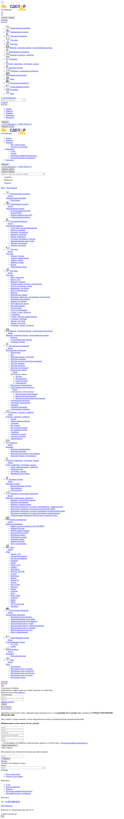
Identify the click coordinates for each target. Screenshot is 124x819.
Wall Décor (15, 569)
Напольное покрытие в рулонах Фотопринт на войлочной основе (38, 511)
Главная (4, 20)
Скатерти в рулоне (18, 434)
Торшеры (14, 405)
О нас (13, 151)
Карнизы (13, 59)
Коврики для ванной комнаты (23, 500)
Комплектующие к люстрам (22, 357)
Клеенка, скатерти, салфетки (22, 55)
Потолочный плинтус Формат (23, 628)
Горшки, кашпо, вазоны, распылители (26, 284)
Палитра (14, 587)
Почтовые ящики (18, 306)
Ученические (21, 383)
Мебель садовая (17, 262)
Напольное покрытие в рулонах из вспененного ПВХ (33, 509)
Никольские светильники (21, 385)
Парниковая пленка (19, 267)
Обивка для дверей (18, 301)
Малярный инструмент (20, 474)
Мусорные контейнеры (20, 299)
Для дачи (14, 40)
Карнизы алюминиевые (20, 449)
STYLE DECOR (17, 604)
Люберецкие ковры (19, 537)
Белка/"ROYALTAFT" (20, 533)
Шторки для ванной (19, 243)
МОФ (13, 602)
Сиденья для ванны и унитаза (23, 239)
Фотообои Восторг (18, 656)
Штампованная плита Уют (22, 630)
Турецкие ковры (17, 539)
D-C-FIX (14, 644)
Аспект (14, 574)
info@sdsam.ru (7, 806)
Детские (19, 376)
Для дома (13, 44)
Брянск (13, 578)
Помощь (9, 113)
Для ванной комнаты (18, 36)
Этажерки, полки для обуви (22, 325)
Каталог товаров (8, 18)
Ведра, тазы (15, 279)
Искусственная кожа (19, 290)
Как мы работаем (13, 787)
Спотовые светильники (20, 403)
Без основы (15, 425)
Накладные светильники (26, 396)
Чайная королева (17, 541)
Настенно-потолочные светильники (30, 398)
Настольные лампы (19, 370)
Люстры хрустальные (19, 368)
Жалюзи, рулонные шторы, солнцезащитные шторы (30, 48)
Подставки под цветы (20, 303)
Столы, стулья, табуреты (21, 312)
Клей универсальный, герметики (24, 467)
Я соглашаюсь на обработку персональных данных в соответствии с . (46, 743)
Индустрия (15, 585)
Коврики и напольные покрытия (24, 71)
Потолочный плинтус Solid (22, 623)
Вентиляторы (16, 488)
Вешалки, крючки (18, 282)
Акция (13, 419)
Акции (9, 109)
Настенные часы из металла (22, 671)
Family (13, 563)
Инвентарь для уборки (20, 288)
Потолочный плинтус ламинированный (27, 626)
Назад (10, 196)
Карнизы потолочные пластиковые (25, 454)
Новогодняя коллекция (20, 421)
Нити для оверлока (18, 544)
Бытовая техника (16, 68)
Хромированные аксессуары (22, 241)
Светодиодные (22, 381)
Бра (12, 355)
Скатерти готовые (18, 436)
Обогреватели (16, 490)
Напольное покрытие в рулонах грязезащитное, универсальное (37, 507)
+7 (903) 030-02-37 (24, 124)
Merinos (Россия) (17, 528)
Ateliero (14, 567)
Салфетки (15, 432)
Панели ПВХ (16, 213)
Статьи (13, 153)
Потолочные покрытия (18, 83)
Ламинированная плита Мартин (24, 621)
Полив (13, 265)
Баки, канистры (17, 277)
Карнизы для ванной (19, 232)
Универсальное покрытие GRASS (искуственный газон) (34, 515)
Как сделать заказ (18, 145)
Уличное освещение (19, 407)
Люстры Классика (18, 359)
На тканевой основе (19, 430)
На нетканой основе (19, 428)
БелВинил (15, 576)
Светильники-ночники (20, 400)
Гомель (13, 582)
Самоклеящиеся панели (20, 217)
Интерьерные (21, 379)
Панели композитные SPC (21, 215)
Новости (9, 111)
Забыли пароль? (7, 702)
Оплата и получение (19, 147)
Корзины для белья (18, 234)
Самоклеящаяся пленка (19, 87)
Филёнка (14, 606)
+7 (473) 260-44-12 (8, 98)
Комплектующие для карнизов (23, 456)
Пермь (13, 589)
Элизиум (14, 598)
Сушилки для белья (19, 319)
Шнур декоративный (19, 632)
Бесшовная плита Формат (21, 617)
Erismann (14, 561)
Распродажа (15, 352)
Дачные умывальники (20, 258)
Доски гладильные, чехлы (21, 286)
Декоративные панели (19, 32)
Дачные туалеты (17, 256)
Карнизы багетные (18, 451)
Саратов (14, 591)
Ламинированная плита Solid (23, 619)
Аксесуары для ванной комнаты (24, 228)
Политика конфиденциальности (24, 156)
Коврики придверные (20, 502)
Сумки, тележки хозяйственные (24, 317)
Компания (10, 115)
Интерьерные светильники (27, 394)
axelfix (13, 646)
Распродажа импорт (19, 556)
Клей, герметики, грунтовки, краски (24, 64)
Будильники (16, 666)
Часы (12, 94)
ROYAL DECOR (17, 571)
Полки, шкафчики (18, 237)
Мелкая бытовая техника (21, 486)
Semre (13, 600)
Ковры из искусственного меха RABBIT (27, 526)
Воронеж (5, 122)
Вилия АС (15, 580)
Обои (12, 79)
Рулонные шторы (18, 342)
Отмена (4, 761)
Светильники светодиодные (22, 387)
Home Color (15, 565)
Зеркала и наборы (18, 230)
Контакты (10, 117)
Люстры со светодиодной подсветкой (26, 361)
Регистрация (12, 188)
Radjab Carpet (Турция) (20, 530)
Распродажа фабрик (19, 558)
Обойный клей (17, 469)
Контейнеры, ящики (19, 295)
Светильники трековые (20, 409)
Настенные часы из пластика (23, 673)
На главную (20, 692)
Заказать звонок (8, 126)
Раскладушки (16, 308)
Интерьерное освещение (19, 52)
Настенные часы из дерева (22, 669)
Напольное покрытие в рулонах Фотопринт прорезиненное (35, 513)
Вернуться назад (8, 692)
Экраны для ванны (18, 245)
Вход (3, 188)
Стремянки (15, 314)
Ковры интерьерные (18, 75)
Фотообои (14, 90)
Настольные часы (18, 677)
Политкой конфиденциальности (74, 743)
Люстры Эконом (17, 363)
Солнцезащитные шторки (21, 340)
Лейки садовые (17, 260)
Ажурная (14, 423)
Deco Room (15, 200)
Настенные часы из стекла (21, 675)
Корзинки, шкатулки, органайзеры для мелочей (30, 297)
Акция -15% (16, 554)
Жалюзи (14, 337)
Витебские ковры (18, 535)
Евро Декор (15, 595)
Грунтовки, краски (18, 471)
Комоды (14, 293)
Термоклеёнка (16, 438)
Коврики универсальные (21, 504)
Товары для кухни (18, 323)
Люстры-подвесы (18, 366)
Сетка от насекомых (19, 310)
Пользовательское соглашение (23, 158)
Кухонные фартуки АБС (21, 211)
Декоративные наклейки (20, 28)
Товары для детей (18, 321)
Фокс (13, 593)
